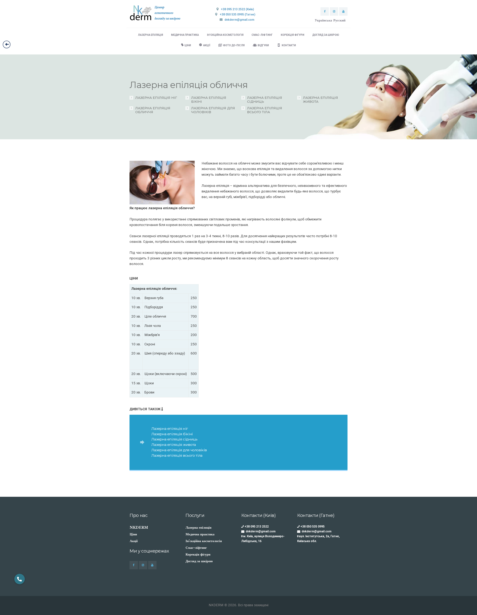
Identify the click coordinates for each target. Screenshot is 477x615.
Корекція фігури (198, 554)
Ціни (133, 534)
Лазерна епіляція (198, 527)
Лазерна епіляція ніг (156, 98)
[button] (19, 579)
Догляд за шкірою (199, 561)
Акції (134, 541)
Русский (339, 20)
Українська (323, 20)
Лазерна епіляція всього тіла (264, 110)
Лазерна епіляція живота (320, 99)
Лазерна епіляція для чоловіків (213, 110)
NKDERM (139, 527)
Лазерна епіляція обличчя (152, 110)
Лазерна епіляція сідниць (264, 99)
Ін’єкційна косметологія (204, 541)
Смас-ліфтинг (196, 548)
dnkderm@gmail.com (261, 531)
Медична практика (200, 534)
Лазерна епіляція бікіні (208, 99)
